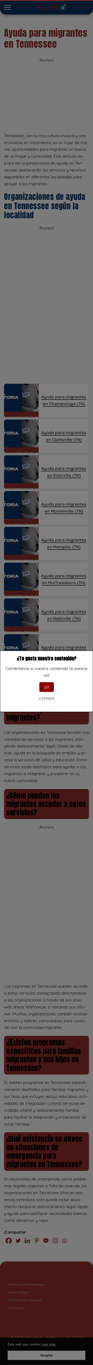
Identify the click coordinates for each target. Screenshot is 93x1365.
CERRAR (46, 698)
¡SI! (46, 687)
